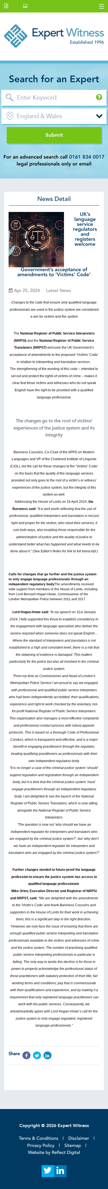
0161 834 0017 (87, 157)
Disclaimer (78, 1138)
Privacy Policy (40, 1146)
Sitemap (73, 1146)
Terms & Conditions (38, 1138)
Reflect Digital (66, 1152)
